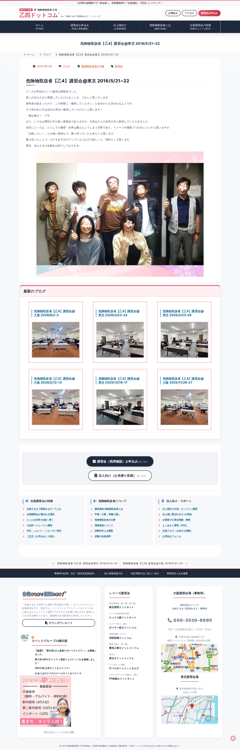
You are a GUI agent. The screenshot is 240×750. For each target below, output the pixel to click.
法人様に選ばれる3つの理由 (177, 514)
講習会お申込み (209, 13)
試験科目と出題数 (104, 530)
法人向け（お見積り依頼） (122, 475)
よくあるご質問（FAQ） (175, 525)
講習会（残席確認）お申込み (122, 461)
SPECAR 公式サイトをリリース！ (53, 668)
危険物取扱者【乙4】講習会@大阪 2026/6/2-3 (54, 313)
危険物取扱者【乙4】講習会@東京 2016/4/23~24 (87, 563)
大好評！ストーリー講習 (39, 525)
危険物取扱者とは (160, 26)
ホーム (39, 26)
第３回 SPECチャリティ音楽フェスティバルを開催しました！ (65, 661)
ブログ (46, 54)
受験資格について (104, 525)
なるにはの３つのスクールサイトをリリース (58, 673)
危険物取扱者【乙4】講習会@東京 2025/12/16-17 (119, 380)
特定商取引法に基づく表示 (145, 573)
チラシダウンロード (60, 623)
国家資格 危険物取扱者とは (109, 508)
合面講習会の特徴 (200, 26)
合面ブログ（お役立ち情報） (177, 530)
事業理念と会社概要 (177, 573)
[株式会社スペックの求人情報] (59, 701)
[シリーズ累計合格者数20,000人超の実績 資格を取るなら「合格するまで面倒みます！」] (44, 594)
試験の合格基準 (103, 536)
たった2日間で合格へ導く (40, 519)
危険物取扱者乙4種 (92, 66)
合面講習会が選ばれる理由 (41, 514)
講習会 (119, 66)
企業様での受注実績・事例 (176, 519)
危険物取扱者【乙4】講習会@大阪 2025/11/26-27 (183, 380)
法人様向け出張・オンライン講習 (179, 508)
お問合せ (173, 13)
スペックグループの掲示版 (49, 640)
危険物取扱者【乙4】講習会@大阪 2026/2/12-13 (54, 380)
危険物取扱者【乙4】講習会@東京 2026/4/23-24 (119, 313)
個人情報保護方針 (113, 573)
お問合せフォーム (171, 536)
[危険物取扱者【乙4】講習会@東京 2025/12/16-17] (120, 407)
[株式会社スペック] (25, 638)
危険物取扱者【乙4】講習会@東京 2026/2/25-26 (183, 313)
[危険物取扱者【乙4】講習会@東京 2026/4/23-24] (120, 340)
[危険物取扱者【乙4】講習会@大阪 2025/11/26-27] (184, 407)
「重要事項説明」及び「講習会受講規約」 (74, 573)
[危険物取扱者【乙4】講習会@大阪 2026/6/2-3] (56, 340)
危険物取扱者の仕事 (105, 519)
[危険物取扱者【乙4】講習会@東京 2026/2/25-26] (184, 340)
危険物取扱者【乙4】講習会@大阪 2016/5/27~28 (153, 563)
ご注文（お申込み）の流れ (41, 536)
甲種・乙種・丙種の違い (107, 514)
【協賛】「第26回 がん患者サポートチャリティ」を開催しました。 (66, 652)
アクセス (189, 13)
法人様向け (120, 26)
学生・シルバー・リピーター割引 (44, 530)
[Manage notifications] (233, 738)
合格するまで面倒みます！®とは (44, 508)
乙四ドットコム (39, 15)
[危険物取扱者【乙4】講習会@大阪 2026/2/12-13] (56, 407)
